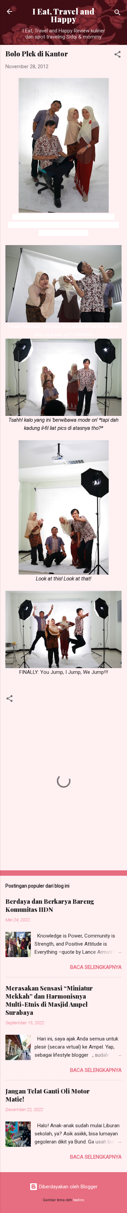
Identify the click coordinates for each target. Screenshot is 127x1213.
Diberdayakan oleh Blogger (68, 1187)
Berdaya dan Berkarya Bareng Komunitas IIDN (49, 905)
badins (78, 1200)
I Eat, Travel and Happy (63, 15)
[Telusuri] (117, 13)
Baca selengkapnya (96, 967)
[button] (117, 55)
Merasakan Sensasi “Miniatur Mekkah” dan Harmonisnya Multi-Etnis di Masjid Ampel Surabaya (49, 1000)
